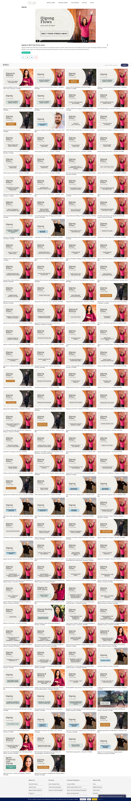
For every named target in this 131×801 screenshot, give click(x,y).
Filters (6, 65)
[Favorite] (107, 45)
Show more (26, 52)
